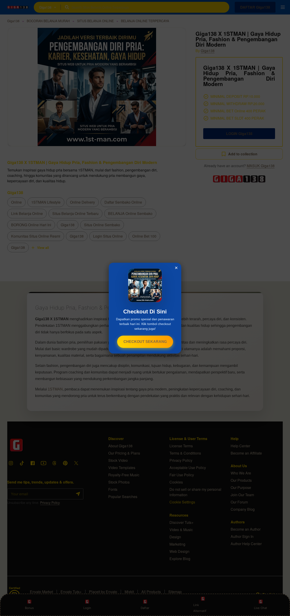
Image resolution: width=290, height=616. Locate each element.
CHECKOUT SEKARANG (145, 342)
